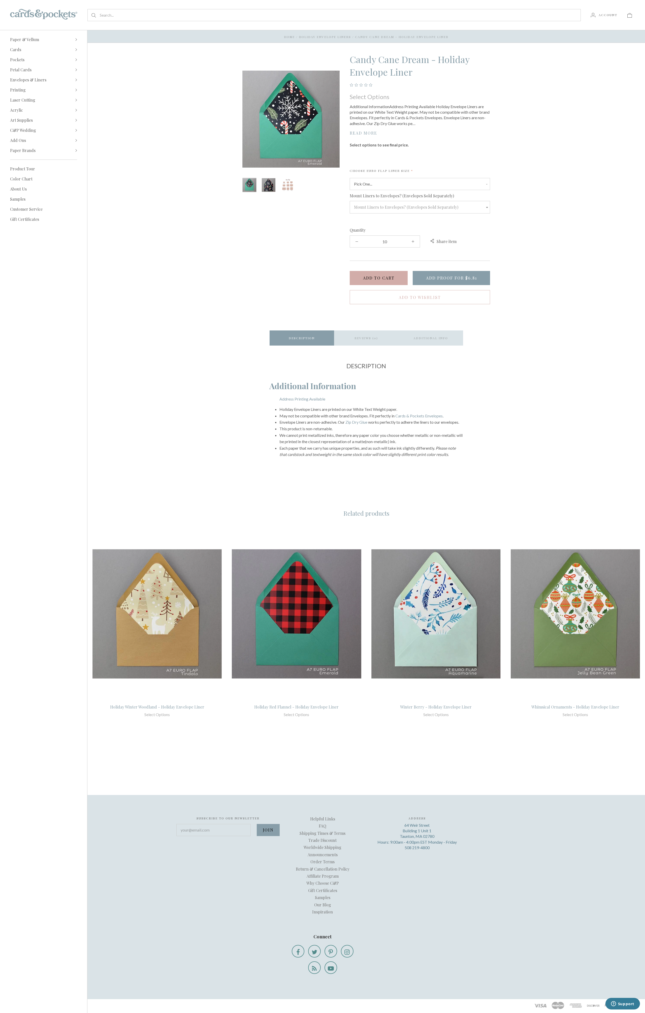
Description (302, 338)
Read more (363, 133)
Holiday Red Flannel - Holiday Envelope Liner (296, 707)
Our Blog (322, 904)
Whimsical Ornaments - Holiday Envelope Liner (575, 707)
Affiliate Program (323, 876)
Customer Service (26, 209)
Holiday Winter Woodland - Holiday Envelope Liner (157, 707)
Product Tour (22, 168)
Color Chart (21, 178)
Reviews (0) (366, 338)
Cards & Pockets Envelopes (419, 415)
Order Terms (322, 861)
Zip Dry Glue (356, 422)
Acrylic (16, 110)
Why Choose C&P (322, 883)
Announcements (323, 854)
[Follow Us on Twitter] (314, 951)
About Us (18, 189)
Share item (447, 241)
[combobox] (420, 207)
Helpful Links (322, 818)
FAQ (322, 825)
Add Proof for (451, 278)
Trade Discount (322, 840)
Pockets (17, 59)
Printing (18, 90)
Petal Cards (20, 69)
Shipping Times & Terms (322, 833)
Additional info (430, 338)
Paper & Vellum (24, 39)
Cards (15, 49)
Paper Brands (23, 150)
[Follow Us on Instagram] (347, 951)
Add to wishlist (420, 297)
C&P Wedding (23, 130)
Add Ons (18, 140)
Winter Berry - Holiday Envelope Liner (436, 707)
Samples (17, 199)
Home (289, 37)
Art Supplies (21, 120)
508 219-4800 (417, 847)
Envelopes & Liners (28, 79)
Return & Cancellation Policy (322, 869)
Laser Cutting (22, 100)
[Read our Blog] (314, 967)
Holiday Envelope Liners (325, 37)
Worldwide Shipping (322, 847)
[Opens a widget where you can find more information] (622, 1004)
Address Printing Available (302, 398)
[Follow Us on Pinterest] (331, 951)
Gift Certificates (24, 219)
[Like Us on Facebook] (298, 951)
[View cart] (629, 15)
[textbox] (420, 207)
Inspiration (322, 911)
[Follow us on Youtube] (331, 967)
